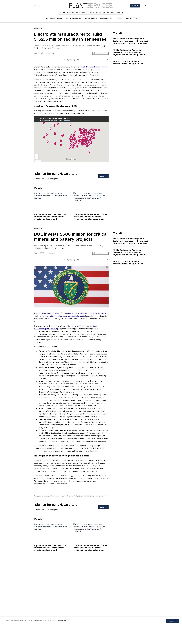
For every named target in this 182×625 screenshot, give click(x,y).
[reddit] (75, 60)
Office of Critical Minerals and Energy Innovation (86, 313)
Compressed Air (106, 18)
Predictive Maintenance (53, 18)
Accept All (173, 621)
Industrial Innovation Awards (126, 18)
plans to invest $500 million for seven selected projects (62, 316)
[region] (91, 621)
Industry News (39, 28)
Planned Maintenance (73, 18)
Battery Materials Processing (77, 326)
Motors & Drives (91, 18)
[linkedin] (68, 60)
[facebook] (64, 60)
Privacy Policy (62, 620)
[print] (108, 60)
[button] (35, 5)
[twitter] (71, 60)
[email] (78, 60)
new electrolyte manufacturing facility (92, 67)
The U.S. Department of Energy (46, 313)
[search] (39, 5)
